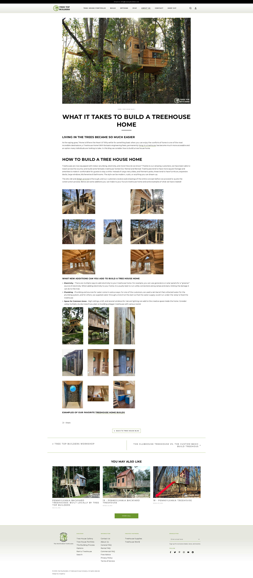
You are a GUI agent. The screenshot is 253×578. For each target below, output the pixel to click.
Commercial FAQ (108, 551)
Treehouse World (132, 542)
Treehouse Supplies (133, 539)
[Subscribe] (199, 539)
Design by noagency (58, 573)
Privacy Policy (106, 558)
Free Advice (106, 555)
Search (80, 555)
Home (119, 109)
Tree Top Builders (63, 571)
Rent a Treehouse (84, 551)
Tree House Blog (129, 109)
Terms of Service (108, 561)
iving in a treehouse (147, 145)
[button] (190, 8)
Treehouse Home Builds (110, 412)
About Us (105, 542)
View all (126, 516)
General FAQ (106, 545)
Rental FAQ (105, 548)
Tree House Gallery (85, 539)
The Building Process (86, 545)
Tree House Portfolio (85, 542)
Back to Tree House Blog (127, 431)
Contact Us (105, 539)
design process (83, 179)
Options (80, 548)
